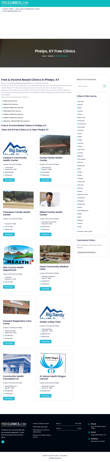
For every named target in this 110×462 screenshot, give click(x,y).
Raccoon (80, 185)
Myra (79, 169)
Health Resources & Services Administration (41, 431)
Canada (80, 111)
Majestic (80, 156)
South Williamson (83, 210)
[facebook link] (2, 441)
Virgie (80, 226)
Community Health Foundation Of (13, 377)
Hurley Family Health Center (51, 159)
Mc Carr (80, 162)
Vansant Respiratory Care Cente (17, 322)
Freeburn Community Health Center (15, 159)
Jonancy (80, 143)
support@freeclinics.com (14, 11)
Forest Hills (81, 127)
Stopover (80, 220)
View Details (9, 180)
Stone (79, 217)
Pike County (91, 96)
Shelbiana (81, 201)
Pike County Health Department (13, 268)
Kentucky (51, 56)
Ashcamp (81, 101)
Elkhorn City (81, 117)
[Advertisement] (55, 26)
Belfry (80, 108)
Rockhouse (81, 198)
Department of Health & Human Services (42, 436)
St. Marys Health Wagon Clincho (53, 377)
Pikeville (80, 178)
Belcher (80, 104)
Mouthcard (81, 165)
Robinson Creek (83, 194)
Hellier (80, 137)
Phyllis (80, 175)
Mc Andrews (82, 159)
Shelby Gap (81, 204)
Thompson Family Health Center (16, 213)
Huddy (80, 140)
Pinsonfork (81, 181)
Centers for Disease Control (41, 423)
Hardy (80, 133)
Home (44, 56)
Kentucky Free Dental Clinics (86, 252)
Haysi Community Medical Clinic (54, 267)
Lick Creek (81, 149)
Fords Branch (82, 124)
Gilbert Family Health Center (51, 213)
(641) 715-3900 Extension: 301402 (29, 9)
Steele (80, 214)
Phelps (80, 172)
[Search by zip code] (104, 86)
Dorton (80, 114)
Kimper (80, 146)
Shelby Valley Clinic (50, 322)
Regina (80, 191)
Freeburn (81, 130)
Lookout (80, 153)
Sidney (80, 207)
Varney (80, 223)
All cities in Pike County (85, 231)
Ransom (80, 188)
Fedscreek (81, 120)
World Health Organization (40, 427)
